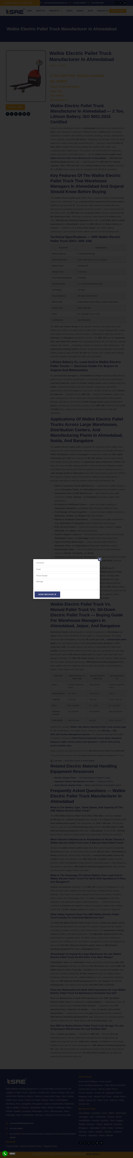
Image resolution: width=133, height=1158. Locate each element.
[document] (66, 579)
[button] (99, 559)
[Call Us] (5, 1153)
